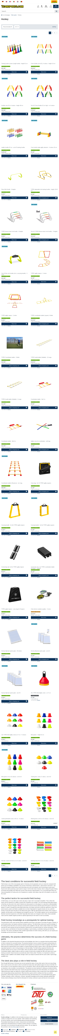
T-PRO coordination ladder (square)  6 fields (42, 315)
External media (31, 1029)
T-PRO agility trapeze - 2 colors (39, 273)
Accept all (49, 1017)
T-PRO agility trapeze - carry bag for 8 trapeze (13, 609)
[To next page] (57, 33)
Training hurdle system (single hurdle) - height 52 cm (14, 63)
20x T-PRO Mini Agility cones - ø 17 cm (41, 692)
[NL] (17, 1)
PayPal (20, 1031)
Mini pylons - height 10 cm (37, 734)
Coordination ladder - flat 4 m (38, 399)
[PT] (21, 1)
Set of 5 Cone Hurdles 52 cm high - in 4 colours (43, 105)
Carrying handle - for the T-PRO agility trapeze (13, 525)
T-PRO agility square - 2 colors (9, 315)
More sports (14, 15)
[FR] (10, 1)
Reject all (49, 1020)
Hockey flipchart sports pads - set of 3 (40, 651)
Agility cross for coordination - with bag (40, 441)
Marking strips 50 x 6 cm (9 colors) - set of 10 (42, 860)
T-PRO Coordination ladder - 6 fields (10, 357)
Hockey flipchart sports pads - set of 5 (10, 692)
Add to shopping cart (44, 198)
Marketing (21, 1029)
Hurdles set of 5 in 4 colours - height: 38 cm (12, 105)
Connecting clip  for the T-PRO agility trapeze (12, 567)
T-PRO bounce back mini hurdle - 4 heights (12, 231)
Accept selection (49, 1023)
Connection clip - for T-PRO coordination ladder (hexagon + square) (42, 567)
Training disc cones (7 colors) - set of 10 (41, 776)
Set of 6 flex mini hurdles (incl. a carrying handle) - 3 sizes (14, 274)
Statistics (13, 1029)
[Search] (56, 11)
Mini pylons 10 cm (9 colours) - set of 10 (11, 776)
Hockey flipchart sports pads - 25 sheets (11, 651)
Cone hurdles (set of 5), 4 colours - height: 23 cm (43, 63)
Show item (14, 72)
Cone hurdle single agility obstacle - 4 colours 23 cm (44, 147)
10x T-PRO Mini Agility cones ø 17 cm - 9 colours (13, 734)
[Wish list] (51, 6)
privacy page (16, 1026)
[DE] (2, 1)
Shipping (9, 115)
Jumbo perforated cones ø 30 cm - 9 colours (12, 818)
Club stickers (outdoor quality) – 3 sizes (41, 609)
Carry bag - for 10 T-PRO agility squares (41, 483)
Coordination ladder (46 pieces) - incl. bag (11, 483)
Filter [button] (55, 26)
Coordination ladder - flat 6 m (8, 441)
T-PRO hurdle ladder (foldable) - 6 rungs (11, 399)
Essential (6, 1029)
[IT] (14, 1)
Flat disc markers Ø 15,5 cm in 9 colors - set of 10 (14, 860)
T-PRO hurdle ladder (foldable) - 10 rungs (41, 357)
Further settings (5, 1033)
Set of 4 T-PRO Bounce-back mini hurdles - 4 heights (44, 231)
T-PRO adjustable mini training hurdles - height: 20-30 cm (44, 190)
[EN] (6, 1)
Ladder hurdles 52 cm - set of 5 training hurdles (13, 147)
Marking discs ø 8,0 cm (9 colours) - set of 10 (42, 818)
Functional (27, 1031)
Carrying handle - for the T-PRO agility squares (42, 525)
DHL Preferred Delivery (9, 1031)
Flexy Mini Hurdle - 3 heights (8, 189)
